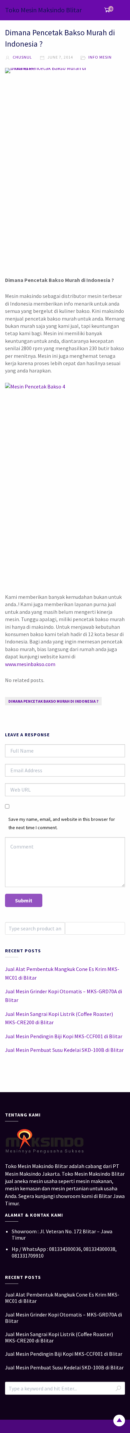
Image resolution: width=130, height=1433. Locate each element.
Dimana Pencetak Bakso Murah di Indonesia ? (53, 701)
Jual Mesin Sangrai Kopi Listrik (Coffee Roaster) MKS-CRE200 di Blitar (59, 1018)
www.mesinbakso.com (30, 664)
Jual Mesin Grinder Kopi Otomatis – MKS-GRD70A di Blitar (63, 995)
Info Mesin (100, 57)
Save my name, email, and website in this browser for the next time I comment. (61, 823)
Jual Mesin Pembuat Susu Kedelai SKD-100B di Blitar (64, 1050)
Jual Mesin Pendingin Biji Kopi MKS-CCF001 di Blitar (63, 1036)
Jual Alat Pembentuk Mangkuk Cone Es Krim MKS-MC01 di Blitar (62, 973)
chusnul (22, 57)
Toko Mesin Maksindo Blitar (43, 10)
